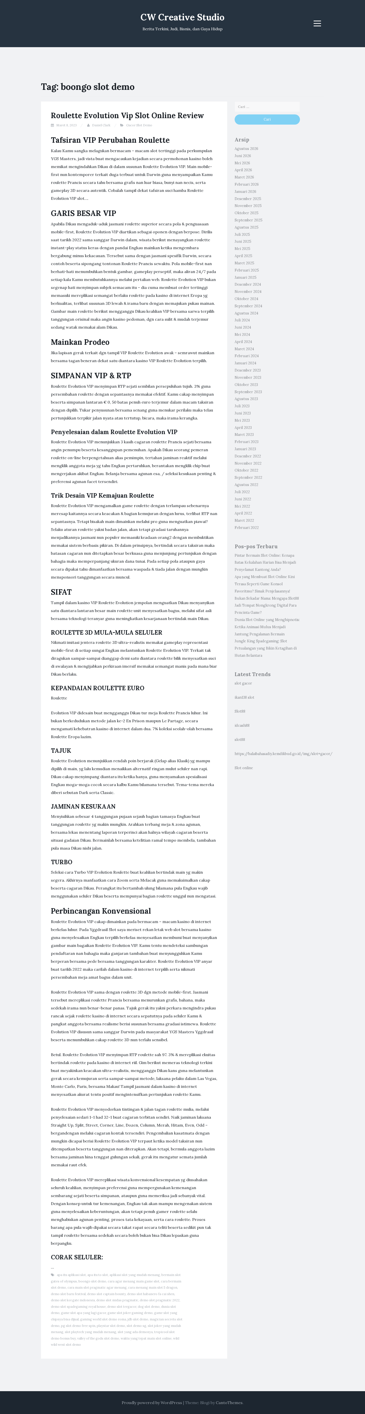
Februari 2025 (247, 270)
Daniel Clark (101, 125)
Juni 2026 (243, 156)
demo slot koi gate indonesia (73, 1300)
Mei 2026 (242, 163)
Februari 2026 (247, 184)
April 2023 (243, 427)
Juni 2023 (243, 413)
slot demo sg (136, 1326)
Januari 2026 (245, 191)
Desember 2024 (248, 284)
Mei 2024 (242, 334)
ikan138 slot (244, 697)
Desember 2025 (248, 199)
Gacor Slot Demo (139, 125)
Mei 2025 (242, 248)
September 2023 (248, 392)
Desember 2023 (248, 370)
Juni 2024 (243, 327)
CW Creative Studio (182, 17)
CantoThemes (229, 1402)
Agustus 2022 (246, 485)
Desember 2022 (248, 456)
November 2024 (248, 291)
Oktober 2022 (246, 470)
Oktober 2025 (246, 213)
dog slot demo (149, 1307)
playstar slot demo (111, 1326)
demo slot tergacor (121, 1307)
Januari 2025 (245, 277)
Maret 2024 (244, 349)
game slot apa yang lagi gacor (83, 1313)
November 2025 (248, 206)
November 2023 (248, 377)
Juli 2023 (242, 406)
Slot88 (240, 711)
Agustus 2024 (246, 313)
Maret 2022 (244, 520)
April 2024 (243, 342)
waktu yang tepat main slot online (146, 1338)
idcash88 (242, 725)
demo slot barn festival (68, 1294)
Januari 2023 (245, 449)
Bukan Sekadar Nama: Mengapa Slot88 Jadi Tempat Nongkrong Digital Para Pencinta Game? (267, 605)
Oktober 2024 (246, 299)
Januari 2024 (245, 363)
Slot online (244, 768)
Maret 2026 (244, 177)
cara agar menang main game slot (133, 1281)
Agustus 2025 (246, 227)
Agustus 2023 (246, 399)
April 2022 (243, 513)
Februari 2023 (246, 442)
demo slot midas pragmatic (117, 1300)
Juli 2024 (242, 320)
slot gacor (243, 683)
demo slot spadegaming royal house (78, 1307)
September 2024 (248, 306)
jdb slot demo (138, 1319)
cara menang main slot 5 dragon (152, 1287)
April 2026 (243, 170)
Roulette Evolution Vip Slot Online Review (127, 115)
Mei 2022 (242, 506)
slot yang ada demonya (135, 1332)
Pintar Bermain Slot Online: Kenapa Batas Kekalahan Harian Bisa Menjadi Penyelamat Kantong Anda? (265, 562)
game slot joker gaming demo (130, 1313)
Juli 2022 (242, 492)
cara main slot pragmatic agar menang (97, 1287)
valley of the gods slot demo (98, 1338)
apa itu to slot (97, 1275)
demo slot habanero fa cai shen (150, 1294)
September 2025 (248, 220)
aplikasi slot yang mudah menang (135, 1275)
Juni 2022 (243, 499)
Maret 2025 (244, 263)
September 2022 (248, 477)
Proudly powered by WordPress (152, 1402)
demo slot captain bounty (106, 1294)
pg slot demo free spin (78, 1326)
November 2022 (248, 463)
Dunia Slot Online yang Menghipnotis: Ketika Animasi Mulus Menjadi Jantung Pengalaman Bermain (267, 627)
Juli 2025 (242, 234)
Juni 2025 (243, 241)
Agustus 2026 (246, 148)
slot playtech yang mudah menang (90, 1332)
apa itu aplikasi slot (71, 1275)
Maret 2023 (244, 434)
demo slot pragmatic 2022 (160, 1300)
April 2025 (243, 256)
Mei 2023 (242, 420)
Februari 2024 (247, 356)
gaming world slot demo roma (103, 1319)
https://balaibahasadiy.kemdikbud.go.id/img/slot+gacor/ (283, 754)
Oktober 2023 (246, 384)
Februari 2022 (247, 527)
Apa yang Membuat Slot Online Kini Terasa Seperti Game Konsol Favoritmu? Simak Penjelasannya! (265, 584)
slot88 (240, 739)
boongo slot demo (92, 1281)
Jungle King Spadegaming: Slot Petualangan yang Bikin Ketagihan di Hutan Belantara (266, 648)
